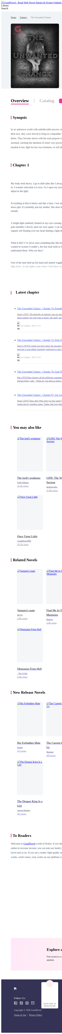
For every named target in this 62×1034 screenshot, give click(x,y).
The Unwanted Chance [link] (41, 17)
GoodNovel (29, 843)
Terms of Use (20, 1015)
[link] (13, 17)
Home (13, 17)
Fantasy (23, 17)
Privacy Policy (35, 1015)
